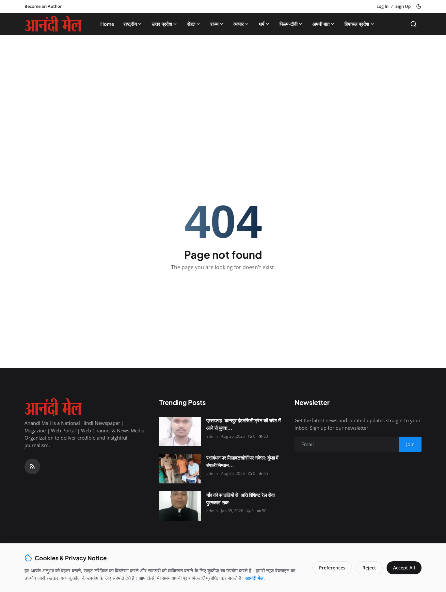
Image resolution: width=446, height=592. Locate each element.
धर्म (261, 24)
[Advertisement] (223, 88)
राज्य (214, 24)
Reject (369, 568)
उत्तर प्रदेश (162, 24)
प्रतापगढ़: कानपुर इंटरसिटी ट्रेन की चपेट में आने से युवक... (243, 424)
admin (212, 436)
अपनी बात (320, 24)
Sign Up (403, 6)
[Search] (414, 24)
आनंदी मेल (254, 578)
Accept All (404, 568)
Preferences (332, 568)
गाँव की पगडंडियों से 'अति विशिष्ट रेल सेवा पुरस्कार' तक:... (240, 498)
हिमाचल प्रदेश (356, 24)
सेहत (191, 24)
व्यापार (238, 24)
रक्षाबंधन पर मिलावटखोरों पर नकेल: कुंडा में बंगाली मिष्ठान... (242, 461)
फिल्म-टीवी (288, 24)
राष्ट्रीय (130, 24)
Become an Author (43, 6)
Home (107, 24)
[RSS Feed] (32, 466)
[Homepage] (53, 24)
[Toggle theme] (419, 6)
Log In (382, 6)
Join (410, 444)
